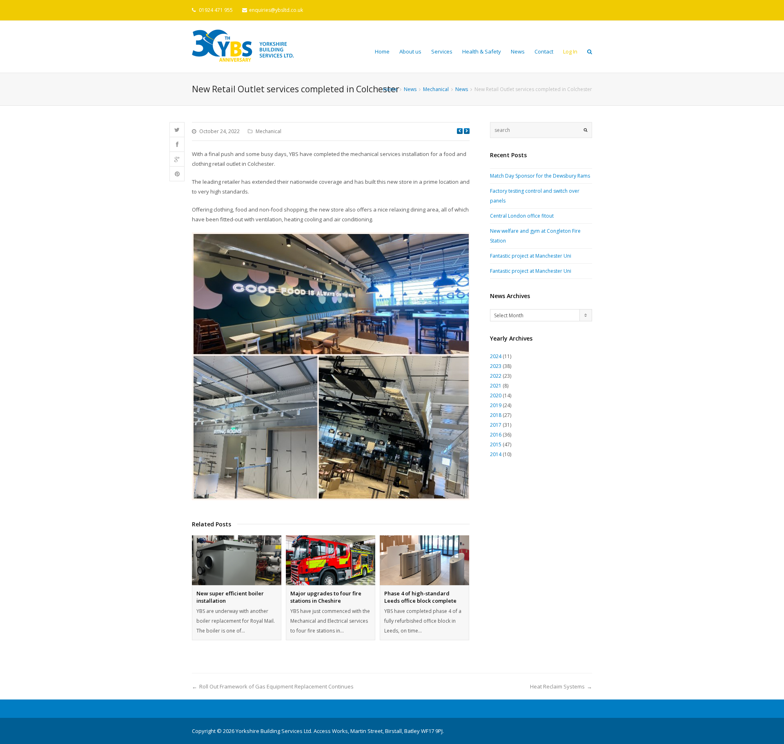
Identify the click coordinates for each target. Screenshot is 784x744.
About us (410, 51)
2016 (495, 434)
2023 (495, 366)
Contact (544, 51)
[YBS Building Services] (243, 45)
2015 (495, 444)
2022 (495, 375)
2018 (495, 415)
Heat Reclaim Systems (557, 686)
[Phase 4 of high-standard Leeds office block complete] (424, 560)
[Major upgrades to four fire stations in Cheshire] (330, 560)
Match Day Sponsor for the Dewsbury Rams (540, 175)
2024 (495, 356)
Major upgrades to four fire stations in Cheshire (325, 597)
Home (382, 51)
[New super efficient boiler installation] (236, 560)
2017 (495, 424)
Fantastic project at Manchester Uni (530, 255)
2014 (495, 454)
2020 (495, 395)
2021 (495, 385)
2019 (495, 405)
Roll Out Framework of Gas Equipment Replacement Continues (276, 686)
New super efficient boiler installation (230, 597)
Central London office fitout (522, 215)
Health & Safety (481, 51)
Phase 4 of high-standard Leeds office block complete (420, 597)
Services (441, 51)
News (518, 51)
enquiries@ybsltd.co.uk (276, 10)
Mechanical (268, 131)
